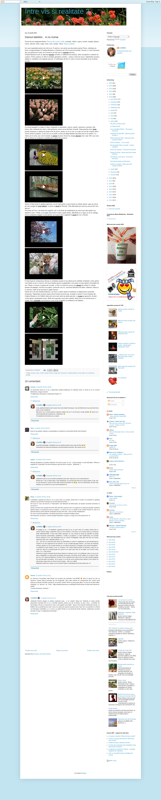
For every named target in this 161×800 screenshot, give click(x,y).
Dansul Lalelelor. (69, 44)
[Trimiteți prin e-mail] (48, 370)
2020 (111, 94)
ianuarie (113, 175)
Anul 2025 (112, 540)
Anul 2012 (112, 561)
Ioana (111, 468)
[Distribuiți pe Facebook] (55, 370)
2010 (111, 200)
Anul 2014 (112, 557)
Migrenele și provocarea (116, 512)
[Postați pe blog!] (50, 370)
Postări (111, 401)
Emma (51, 373)
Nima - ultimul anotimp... (117, 414)
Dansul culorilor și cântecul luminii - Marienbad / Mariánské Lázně (126, 345)
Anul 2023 (112, 545)
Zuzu (32, 428)
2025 (111, 86)
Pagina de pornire (62, 650)
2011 (111, 197)
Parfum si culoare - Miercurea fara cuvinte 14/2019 (121, 165)
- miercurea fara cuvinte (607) (117, 416)
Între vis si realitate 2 (57, 11)
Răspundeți (34, 397)
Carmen (112, 503)
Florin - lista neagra (115, 496)
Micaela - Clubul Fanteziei (117, 526)
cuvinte (42, 373)
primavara (91, 373)
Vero (110, 439)
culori (37, 373)
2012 (111, 195)
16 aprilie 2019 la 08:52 (42, 428)
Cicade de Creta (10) (125, 650)
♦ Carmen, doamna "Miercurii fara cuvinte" (122, 736)
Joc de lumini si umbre (125, 600)
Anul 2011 (112, 564)
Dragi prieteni (113, 708)
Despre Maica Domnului (116, 469)
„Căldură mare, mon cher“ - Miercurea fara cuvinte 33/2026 (126, 356)
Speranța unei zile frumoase (127, 719)
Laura (111, 517)
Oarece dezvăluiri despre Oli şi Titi (119, 483)
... (109, 463)
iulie (112, 113)
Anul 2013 (112, 559)
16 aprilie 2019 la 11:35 (53, 405)
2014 (111, 189)
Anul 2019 (112, 547)
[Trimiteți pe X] (53, 370)
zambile (28, 375)
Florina (33, 575)
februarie (114, 172)
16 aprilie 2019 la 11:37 (53, 442)
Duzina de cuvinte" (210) (55, 41)
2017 (111, 181)
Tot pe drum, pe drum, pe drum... (118, 505)
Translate (123, 40)
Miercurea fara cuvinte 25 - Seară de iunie (126, 333)
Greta (79, 373)
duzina (46, 373)
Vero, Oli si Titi (114, 482)
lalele (83, 373)
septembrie (114, 107)
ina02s (33, 459)
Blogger (83, 773)
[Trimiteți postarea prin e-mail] (44, 370)
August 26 (112, 447)
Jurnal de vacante (114, 209)
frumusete (64, 373)
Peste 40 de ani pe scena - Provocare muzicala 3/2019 (127, 695)
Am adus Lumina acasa (117, 124)
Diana (32, 497)
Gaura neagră (113, 498)
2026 (111, 83)
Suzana (33, 387)
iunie (112, 116)
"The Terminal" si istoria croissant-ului (120, 628)
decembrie (114, 99)
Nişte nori (112, 476)
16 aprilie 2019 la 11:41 (53, 476)
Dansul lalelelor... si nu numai (119, 142)
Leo (87, 373)
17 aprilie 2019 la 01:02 (48, 598)
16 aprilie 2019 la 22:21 (43, 575)
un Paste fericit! (115, 126)
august (113, 110)
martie (113, 169)
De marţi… (112, 440)
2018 (111, 178)
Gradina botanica (72, 373)
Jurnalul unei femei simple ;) (117, 527)
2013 (111, 192)
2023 (111, 91)
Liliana (111, 430)
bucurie (33, 373)
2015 (111, 186)
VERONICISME (114, 475)
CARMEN (39, 405)
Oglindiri (121, 639)
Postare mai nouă (31, 650)
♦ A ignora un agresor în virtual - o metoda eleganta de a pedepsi (122, 750)
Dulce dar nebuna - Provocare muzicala (123, 149)
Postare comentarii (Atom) (42, 654)
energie (55, 373)
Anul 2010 (112, 566)
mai (112, 118)
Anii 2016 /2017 (114, 552)
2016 (111, 183)
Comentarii (113, 404)
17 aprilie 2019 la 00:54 (53, 527)
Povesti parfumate (114, 392)
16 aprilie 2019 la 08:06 (43, 387)
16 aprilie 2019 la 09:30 (43, 459)
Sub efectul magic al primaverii (120, 161)
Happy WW (113, 445)
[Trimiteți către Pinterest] (57, 370)
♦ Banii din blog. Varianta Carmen (119, 742)
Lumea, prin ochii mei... (117, 461)
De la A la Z (112, 219)
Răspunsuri (36, 401)
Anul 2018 (112, 549)
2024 (111, 88)
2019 (111, 97)
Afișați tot (134, 487)
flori (59, 373)
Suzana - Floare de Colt (117, 421)
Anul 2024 (112, 542)
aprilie (113, 121)
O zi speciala (122, 378)
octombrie (114, 105)
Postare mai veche (93, 650)
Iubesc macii (122, 680)
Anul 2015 (112, 554)
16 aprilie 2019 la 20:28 (42, 497)
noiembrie (114, 102)
